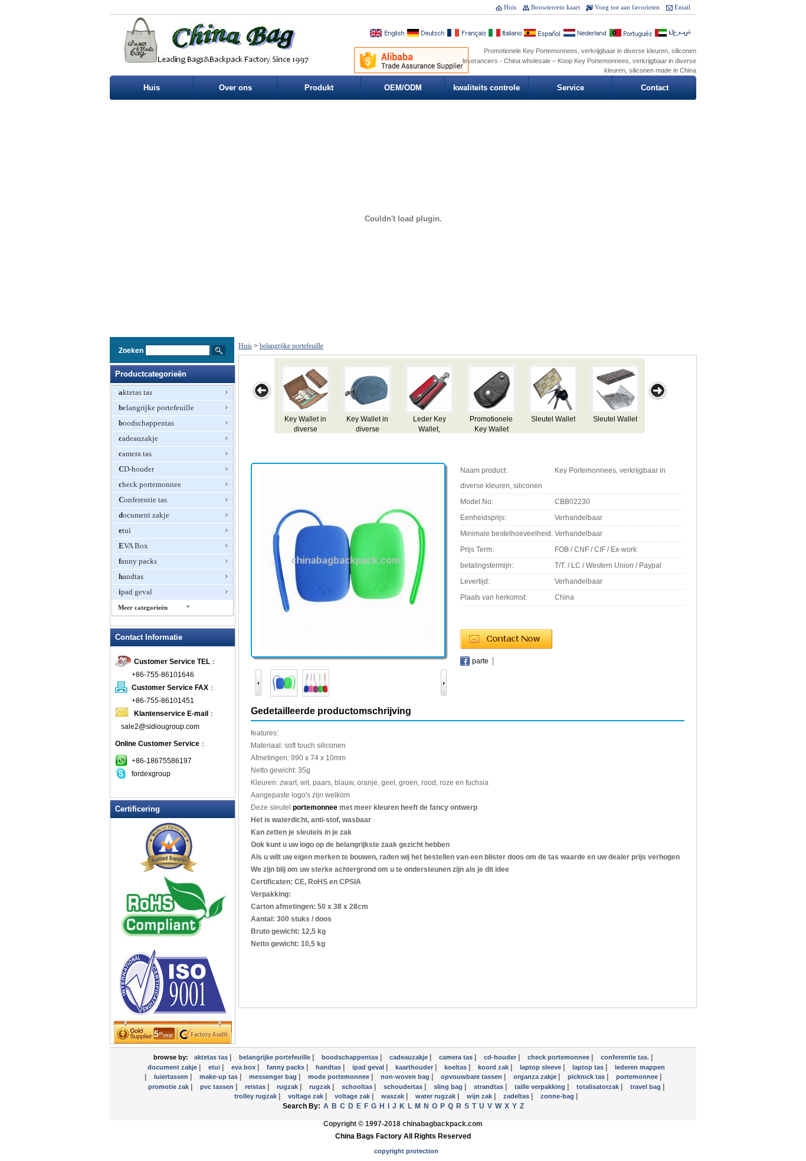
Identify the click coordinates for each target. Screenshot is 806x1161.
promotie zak (169, 1086)
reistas (256, 1086)
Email (682, 7)
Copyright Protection (406, 1151)
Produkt (318, 87)
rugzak (320, 1086)
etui (125, 530)
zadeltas (517, 1096)
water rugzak (436, 1096)
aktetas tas (135, 392)
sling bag (449, 1086)
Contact (655, 87)
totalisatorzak (598, 1086)
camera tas (135, 453)
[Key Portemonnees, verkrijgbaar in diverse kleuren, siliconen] (348, 559)
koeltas (456, 1067)
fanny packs (138, 561)
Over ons (235, 87)
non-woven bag (406, 1076)
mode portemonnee (339, 1076)
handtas (131, 576)
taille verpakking (541, 1086)
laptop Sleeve (541, 1067)
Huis (510, 7)
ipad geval (135, 591)
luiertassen (172, 1076)
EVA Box (133, 545)
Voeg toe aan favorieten (627, 7)
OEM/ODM (403, 87)
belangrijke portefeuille (156, 407)
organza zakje (535, 1076)
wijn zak (480, 1096)
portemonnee (315, 807)
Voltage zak (306, 1096)
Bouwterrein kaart (555, 7)
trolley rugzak (256, 1096)
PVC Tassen (217, 1086)
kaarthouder (415, 1067)
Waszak (393, 1096)
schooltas (358, 1086)
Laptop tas (588, 1067)
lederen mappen (640, 1067)
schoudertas (404, 1086)
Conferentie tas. (144, 499)
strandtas (489, 1086)
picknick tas (587, 1076)
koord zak (494, 1067)
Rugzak (288, 1086)
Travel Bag (646, 1086)
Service (570, 87)
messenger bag (274, 1076)
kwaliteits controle (486, 87)
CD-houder (136, 469)
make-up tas (219, 1076)
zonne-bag (558, 1096)
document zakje (144, 515)
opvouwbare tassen (472, 1076)
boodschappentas (146, 422)
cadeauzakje (138, 438)
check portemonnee (150, 484)
